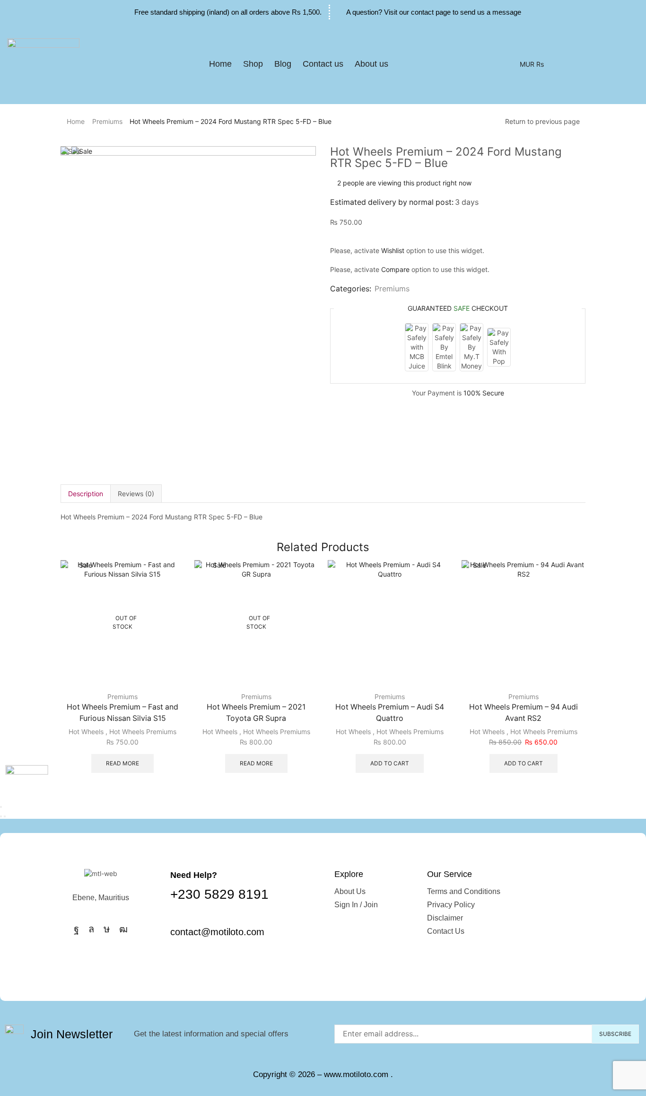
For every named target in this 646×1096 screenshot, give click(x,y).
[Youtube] (123, 929)
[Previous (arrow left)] (1, 816)
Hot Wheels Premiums (142, 732)
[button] (401, 64)
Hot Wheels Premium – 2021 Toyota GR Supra (256, 712)
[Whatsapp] (91, 929)
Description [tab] (85, 494)
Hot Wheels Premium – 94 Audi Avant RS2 (523, 712)
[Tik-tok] (107, 929)
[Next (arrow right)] (5, 816)
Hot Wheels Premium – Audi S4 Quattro (389, 712)
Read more (122, 763)
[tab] (85, 493)
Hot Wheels (86, 732)
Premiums (107, 121)
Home (76, 121)
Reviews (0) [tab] (136, 494)
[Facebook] (76, 929)
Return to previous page (542, 121)
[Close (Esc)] (1, 807)
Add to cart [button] (389, 763)
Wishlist (392, 250)
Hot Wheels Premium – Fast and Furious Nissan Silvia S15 (122, 712)
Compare (395, 269)
